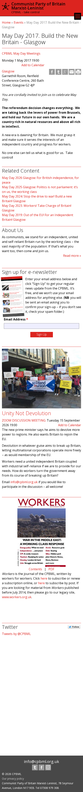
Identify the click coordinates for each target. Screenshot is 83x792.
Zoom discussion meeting (24, 420)
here (44, 578)
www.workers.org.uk (16, 597)
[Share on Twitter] (58, 72)
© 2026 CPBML (11, 774)
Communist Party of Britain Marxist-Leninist (38, 6)
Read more (71, 255)
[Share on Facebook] (52, 72)
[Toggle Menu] (77, 16)
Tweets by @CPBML (16, 634)
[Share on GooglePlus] (65, 72)
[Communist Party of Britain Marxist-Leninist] (5, 8)
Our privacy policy (13, 778)
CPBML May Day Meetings (21, 53)
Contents (35, 569)
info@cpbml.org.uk (24, 482)
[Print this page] (78, 72)
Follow (75, 626)
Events (18, 22)
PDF (51, 569)
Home (6, 22)
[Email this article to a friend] (72, 72)
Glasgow (8, 71)
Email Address (16, 319)
